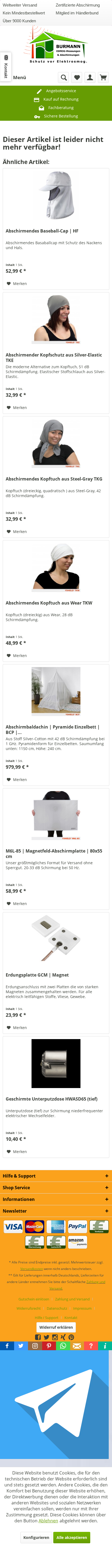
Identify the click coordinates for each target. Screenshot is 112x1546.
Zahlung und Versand (72, 1299)
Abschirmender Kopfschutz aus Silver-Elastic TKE (54, 357)
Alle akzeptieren (72, 1537)
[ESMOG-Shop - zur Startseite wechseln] (56, 42)
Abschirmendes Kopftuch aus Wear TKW (49, 603)
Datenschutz (57, 1308)
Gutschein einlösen (33, 1299)
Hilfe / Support (46, 1317)
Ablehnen (48, 1521)
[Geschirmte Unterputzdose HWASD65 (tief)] (56, 1063)
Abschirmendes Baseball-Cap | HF (42, 231)
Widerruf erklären (56, 1327)
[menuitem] (14, 77)
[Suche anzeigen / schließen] (63, 77)
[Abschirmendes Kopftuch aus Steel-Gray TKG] (56, 443)
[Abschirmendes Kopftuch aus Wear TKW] (56, 567)
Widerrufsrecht (29, 1308)
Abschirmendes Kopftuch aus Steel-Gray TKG (54, 479)
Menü (19, 77)
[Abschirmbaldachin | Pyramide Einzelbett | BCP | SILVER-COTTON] (56, 691)
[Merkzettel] (76, 77)
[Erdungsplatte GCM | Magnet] (56, 939)
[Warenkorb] (103, 77)
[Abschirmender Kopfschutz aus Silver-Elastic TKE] (56, 319)
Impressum (82, 1308)
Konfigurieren (36, 1537)
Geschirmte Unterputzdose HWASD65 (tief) (51, 1099)
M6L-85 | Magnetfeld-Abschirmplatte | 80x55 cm (54, 853)
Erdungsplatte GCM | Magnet (37, 975)
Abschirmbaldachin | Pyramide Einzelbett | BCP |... (53, 729)
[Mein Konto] (90, 77)
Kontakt (70, 1317)
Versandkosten (31, 1268)
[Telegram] (76, 1337)
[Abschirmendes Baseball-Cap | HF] (56, 195)
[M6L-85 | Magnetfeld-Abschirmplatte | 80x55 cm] (56, 815)
